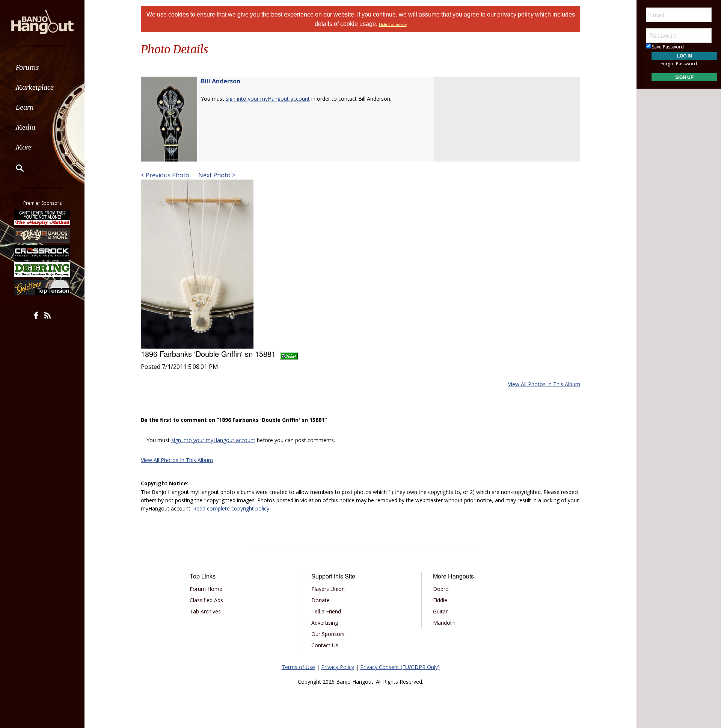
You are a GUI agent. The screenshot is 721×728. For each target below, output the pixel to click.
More (24, 147)
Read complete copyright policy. (231, 508)
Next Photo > (216, 175)
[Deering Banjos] (42, 269)
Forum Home (206, 588)
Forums (27, 67)
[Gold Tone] (42, 287)
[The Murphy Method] (42, 217)
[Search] (15, 167)
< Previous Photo (165, 175)
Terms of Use (298, 667)
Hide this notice (393, 24)
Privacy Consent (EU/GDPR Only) (400, 667)
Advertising (324, 622)
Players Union (328, 588)
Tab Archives (205, 611)
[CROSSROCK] (42, 252)
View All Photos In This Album (544, 384)
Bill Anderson (220, 81)
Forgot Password (679, 63)
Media (25, 127)
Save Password (667, 47)
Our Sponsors (328, 633)
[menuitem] (42, 67)
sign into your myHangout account (268, 98)
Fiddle (440, 600)
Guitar (440, 611)
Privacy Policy (337, 667)
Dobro (441, 588)
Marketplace (35, 87)
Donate (320, 600)
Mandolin (444, 622)
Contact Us (324, 645)
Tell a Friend (326, 611)
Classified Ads (206, 600)
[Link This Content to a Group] (289, 353)
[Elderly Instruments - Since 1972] (42, 234)
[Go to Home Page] (42, 21)
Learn (25, 107)
